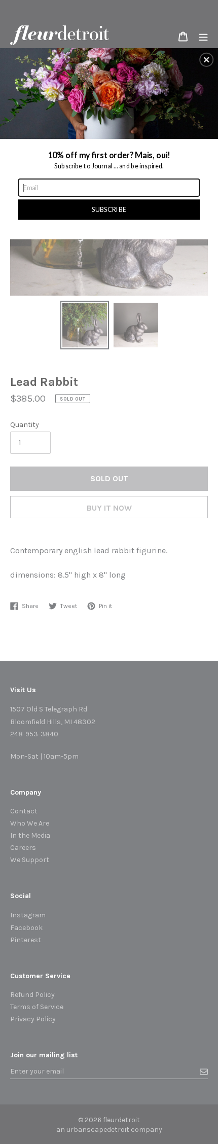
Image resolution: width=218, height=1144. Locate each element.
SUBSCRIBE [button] (109, 208)
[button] (206, 59)
